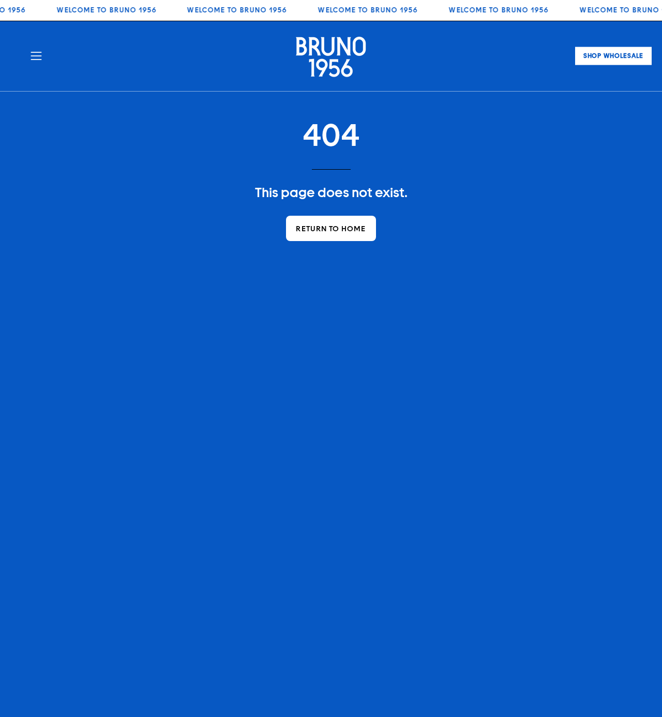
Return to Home (331, 228)
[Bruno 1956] (331, 56)
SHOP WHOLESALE (613, 55)
